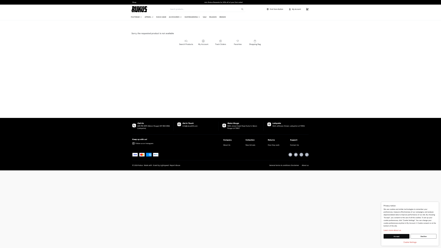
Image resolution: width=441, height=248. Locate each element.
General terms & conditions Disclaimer (284, 165)
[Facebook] (290, 154)
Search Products (186, 44)
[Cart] (307, 9)
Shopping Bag (255, 44)
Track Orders (220, 44)
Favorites (238, 44)
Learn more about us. (392, 230)
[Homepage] (140, 9)
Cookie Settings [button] (410, 242)
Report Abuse (175, 165)
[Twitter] (296, 154)
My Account (296, 9)
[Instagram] (301, 154)
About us (305, 165)
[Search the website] (242, 9)
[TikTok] (307, 154)
